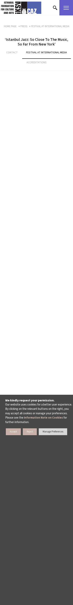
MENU (66, 7)
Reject (30, 431)
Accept (13, 431)
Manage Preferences (53, 431)
